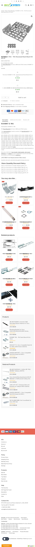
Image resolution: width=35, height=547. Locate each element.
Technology (12, 533)
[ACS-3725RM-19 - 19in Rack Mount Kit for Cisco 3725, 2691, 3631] (9, 270)
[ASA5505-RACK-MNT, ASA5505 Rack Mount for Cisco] (26, 188)
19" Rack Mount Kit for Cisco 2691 (9, 525)
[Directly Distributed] (12, 5)
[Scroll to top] (31, 543)
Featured (3, 479)
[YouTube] (19, 1)
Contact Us (4, 494)
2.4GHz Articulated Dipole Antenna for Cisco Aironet (19, 523)
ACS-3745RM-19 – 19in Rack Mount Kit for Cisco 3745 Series (9, 303)
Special (3, 472)
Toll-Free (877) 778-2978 (7, 505)
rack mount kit (7, 131)
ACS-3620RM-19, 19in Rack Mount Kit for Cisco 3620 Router (26, 278)
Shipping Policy (5, 459)
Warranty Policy (5, 461)
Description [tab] (5, 119)
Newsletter (4, 492)
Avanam (30, 538)
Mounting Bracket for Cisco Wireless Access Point (13, 529)
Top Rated (3, 476)
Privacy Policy (4, 457)
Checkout (3, 448)
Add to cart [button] (9, 202)
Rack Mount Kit (6, 64)
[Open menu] (2, 5)
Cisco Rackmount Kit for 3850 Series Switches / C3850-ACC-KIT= (25, 222)
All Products (24, 517)
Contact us (4, 442)
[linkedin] (21, 1)
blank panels (21, 152)
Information (15, 531)
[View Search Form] (26, 5)
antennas (3, 153)
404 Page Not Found (6, 490)
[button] (31, 16)
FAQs (2, 496)
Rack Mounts (25, 519)
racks (14, 146)
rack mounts (15, 152)
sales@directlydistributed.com (8, 509)
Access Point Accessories (12, 517)
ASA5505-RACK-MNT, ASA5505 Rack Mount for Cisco (25, 197)
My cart (3, 446)
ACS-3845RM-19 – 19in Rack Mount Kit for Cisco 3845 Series (25, 253)
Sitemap (3, 465)
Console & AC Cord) (25, 528)
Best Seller (4, 474)
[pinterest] (16, 1)
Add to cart (22, 97)
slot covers (27, 152)
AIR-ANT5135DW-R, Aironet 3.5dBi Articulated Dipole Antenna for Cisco (9, 222)
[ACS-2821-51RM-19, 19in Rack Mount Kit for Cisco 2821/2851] (9, 245)
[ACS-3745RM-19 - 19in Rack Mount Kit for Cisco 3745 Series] (9, 295)
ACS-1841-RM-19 (9, 196)
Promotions (4, 533)
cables (10, 153)
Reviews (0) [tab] (26, 119)
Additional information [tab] (15, 119)
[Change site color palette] (5, 539)
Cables (10, 519)
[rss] (23, 1)
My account (4, 450)
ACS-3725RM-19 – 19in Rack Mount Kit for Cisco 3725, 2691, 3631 (9, 278)
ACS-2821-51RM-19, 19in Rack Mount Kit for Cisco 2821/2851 (9, 253)
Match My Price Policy (6, 463)
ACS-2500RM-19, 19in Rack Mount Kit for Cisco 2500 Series (18, 88)
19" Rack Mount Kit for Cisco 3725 (9, 528)
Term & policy (4, 487)
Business (8, 531)
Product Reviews (24, 531)
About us (3, 444)
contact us (18, 155)
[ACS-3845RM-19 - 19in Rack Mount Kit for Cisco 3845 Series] (26, 245)
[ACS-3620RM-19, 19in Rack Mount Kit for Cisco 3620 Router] (26, 270)
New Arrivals (4, 481)
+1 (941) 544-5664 (5, 507)
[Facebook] (14, 1)
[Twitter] (12, 1)
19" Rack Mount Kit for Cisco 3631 (9, 526)
